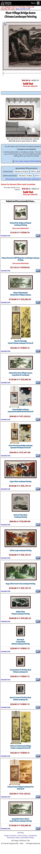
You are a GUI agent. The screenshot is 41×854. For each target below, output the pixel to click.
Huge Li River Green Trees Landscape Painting (20, 584)
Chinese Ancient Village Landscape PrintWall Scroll (20, 788)
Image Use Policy (10, 836)
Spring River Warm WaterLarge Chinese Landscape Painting (20, 820)
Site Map (20, 833)
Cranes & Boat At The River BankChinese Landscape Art (20, 671)
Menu (33, 3)
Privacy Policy (22, 836)
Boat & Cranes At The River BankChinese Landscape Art (20, 698)
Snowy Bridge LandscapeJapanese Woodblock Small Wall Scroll (20, 410)
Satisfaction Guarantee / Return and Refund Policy (22, 837)
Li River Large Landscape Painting (20, 550)
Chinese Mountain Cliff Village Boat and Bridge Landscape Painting (20, 259)
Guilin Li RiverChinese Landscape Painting (20, 613)
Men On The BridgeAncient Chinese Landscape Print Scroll (20, 342)
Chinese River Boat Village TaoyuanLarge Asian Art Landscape (20, 374)
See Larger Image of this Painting (28, 161)
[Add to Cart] (38, 235)
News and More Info (23, 9)
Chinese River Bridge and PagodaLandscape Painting (20, 224)
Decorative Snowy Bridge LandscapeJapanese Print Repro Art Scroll (20, 447)
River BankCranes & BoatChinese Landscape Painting (20, 642)
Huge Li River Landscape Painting (20, 481)
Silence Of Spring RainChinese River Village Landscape (20, 294)
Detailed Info (5, 236)
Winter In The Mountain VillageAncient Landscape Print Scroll (20, 747)
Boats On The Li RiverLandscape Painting (20, 516)
